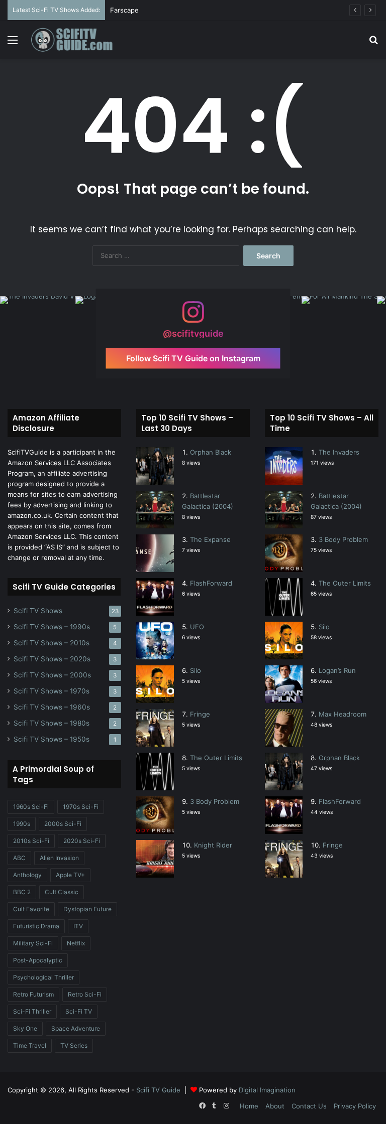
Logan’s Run (337, 670)
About (274, 1106)
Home (249, 1106)
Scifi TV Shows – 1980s (51, 723)
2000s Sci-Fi (62, 823)
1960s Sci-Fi (31, 806)
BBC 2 (22, 892)
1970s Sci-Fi (81, 806)
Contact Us (309, 1106)
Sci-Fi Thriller (32, 1011)
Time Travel (29, 1045)
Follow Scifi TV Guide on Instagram (193, 358)
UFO (197, 627)
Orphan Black (210, 452)
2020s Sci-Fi (81, 841)
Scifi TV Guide (158, 1090)
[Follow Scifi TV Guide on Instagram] (193, 317)
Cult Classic (61, 892)
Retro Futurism (33, 994)
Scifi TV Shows (38, 611)
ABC (19, 858)
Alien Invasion (59, 858)
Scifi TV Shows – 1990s (52, 627)
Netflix (76, 943)
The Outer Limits (216, 758)
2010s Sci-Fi (31, 841)
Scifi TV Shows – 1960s (52, 707)
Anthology (27, 875)
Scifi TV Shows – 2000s (52, 675)
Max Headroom (342, 714)
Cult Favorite (31, 909)
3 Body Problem (214, 801)
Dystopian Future (87, 909)
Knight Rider (213, 845)
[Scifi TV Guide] (78, 40)
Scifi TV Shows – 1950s (51, 739)
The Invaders (339, 452)
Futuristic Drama (36, 926)
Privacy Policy (355, 1106)
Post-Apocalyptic (37, 960)
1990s (21, 823)
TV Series (73, 1045)
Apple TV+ (70, 875)
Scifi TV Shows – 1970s (51, 691)
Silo (195, 670)
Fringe (200, 714)
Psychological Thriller (43, 977)
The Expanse (210, 539)
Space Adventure (75, 1028)
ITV (78, 926)
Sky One (25, 1028)
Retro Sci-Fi (85, 994)
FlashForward (211, 583)
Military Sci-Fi (33, 943)
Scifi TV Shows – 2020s (52, 659)
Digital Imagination (267, 1090)
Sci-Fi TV (78, 1011)
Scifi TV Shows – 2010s (51, 643)
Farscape (124, 10)
